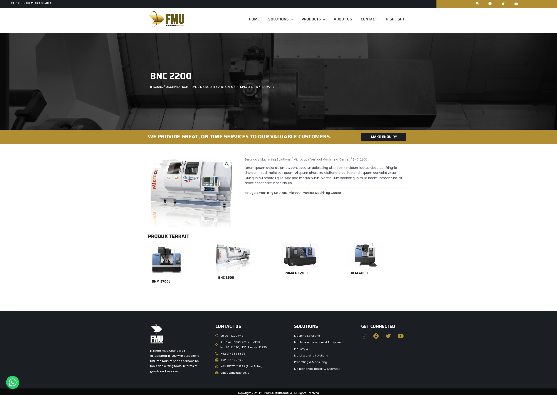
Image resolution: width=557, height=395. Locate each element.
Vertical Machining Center (238, 87)
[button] (227, 164)
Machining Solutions (182, 87)
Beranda (156, 87)
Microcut (207, 87)
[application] (291, 19)
